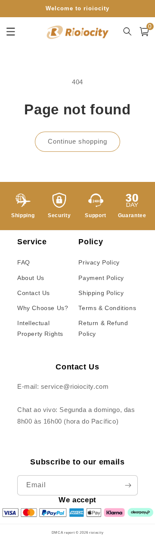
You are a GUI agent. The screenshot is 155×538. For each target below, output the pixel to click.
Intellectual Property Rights (40, 328)
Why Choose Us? (42, 307)
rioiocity (96, 532)
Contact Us (33, 292)
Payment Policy (101, 277)
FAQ (23, 262)
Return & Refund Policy (103, 328)
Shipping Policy (101, 292)
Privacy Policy (98, 262)
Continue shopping (77, 141)
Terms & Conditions (107, 307)
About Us (30, 277)
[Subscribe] (127, 485)
